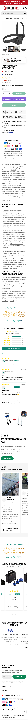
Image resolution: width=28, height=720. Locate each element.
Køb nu (14, 105)
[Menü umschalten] (2, 8)
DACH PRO (11, 132)
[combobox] (14, 13)
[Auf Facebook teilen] (8, 402)
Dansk (18, 696)
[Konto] (23, 8)
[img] (5, 358)
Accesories (9, 18)
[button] (2, 2)
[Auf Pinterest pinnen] (18, 402)
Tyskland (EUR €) (8, 695)
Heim (2, 18)
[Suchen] (25, 13)
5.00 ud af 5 (18, 332)
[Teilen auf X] (13, 402)
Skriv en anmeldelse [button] (14, 348)
